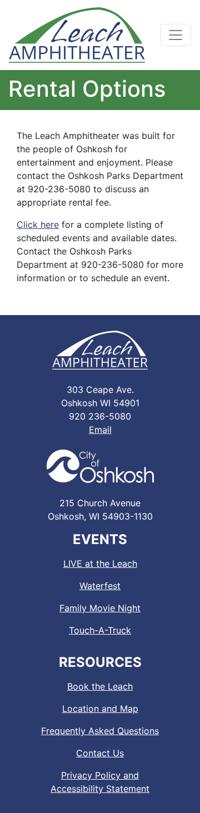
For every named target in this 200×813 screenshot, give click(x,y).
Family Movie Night (100, 608)
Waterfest (100, 585)
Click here (38, 224)
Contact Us (100, 753)
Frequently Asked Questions (100, 730)
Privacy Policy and (100, 782)
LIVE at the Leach (100, 563)
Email (100, 429)
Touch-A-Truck (100, 630)
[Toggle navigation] (175, 35)
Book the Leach (100, 686)
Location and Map (100, 708)
